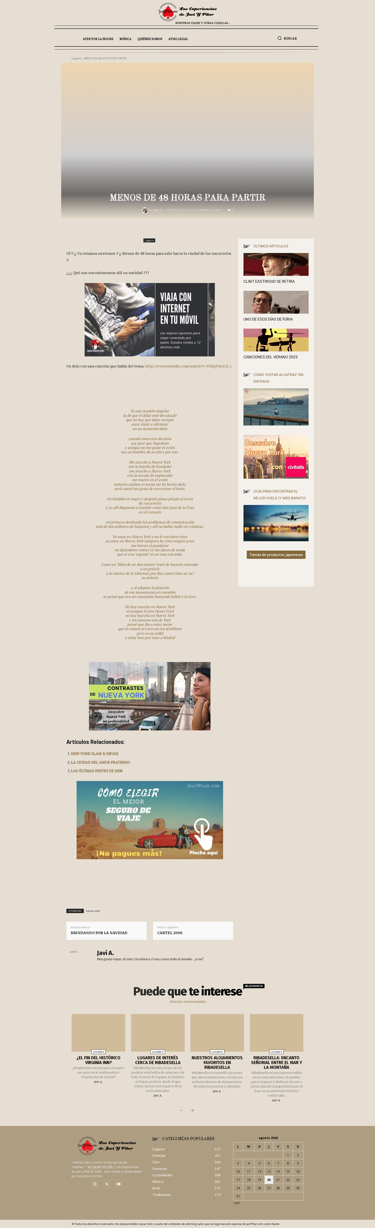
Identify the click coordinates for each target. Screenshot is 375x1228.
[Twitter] (107, 1184)
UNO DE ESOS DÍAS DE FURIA (268, 319)
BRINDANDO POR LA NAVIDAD (99, 933)
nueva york (93, 911)
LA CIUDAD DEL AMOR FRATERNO (100, 762)
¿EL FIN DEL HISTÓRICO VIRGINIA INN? (98, 1060)
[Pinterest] (214, 228)
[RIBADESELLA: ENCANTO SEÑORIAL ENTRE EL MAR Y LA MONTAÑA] (276, 1033)
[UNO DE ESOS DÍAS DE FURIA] (276, 302)
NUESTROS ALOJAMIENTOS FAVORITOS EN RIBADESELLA (217, 1062)
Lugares (149, 240)
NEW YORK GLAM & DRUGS (94, 753)
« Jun (236, 1203)
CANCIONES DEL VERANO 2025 (270, 357)
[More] (234, 228)
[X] (204, 228)
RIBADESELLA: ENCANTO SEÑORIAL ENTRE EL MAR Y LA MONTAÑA (276, 1062)
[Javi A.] (145, 210)
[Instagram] (95, 1184)
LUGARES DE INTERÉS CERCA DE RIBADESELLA (158, 1060)
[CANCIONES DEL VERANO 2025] (276, 340)
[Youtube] (118, 1184)
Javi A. (158, 210)
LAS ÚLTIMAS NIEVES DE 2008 (96, 770)
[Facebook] (194, 228)
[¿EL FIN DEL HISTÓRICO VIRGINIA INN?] (98, 1033)
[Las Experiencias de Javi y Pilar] (187, 12)
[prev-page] (181, 1110)
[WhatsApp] (224, 228)
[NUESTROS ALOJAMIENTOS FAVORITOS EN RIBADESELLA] (217, 1033)
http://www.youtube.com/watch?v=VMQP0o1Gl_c (188, 366)
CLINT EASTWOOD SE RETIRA (269, 281)
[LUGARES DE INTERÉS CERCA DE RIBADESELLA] (158, 1033)
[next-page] (192, 1110)
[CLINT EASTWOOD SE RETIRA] (276, 264)
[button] (287, 38)
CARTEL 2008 (170, 933)
